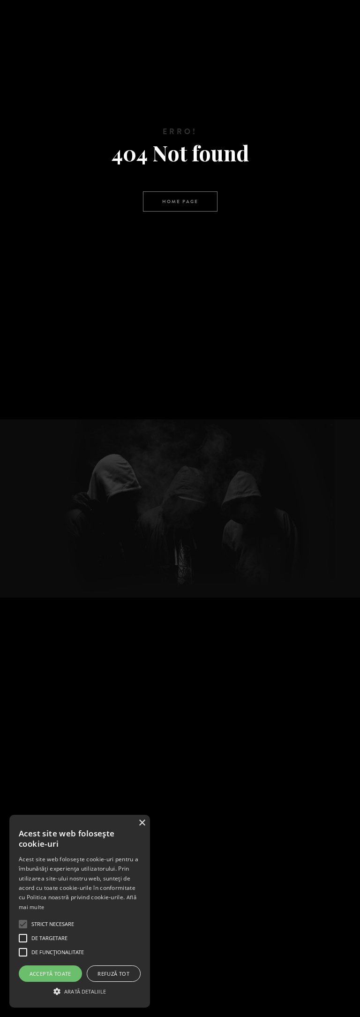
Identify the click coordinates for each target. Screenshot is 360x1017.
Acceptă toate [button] (50, 973)
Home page (180, 201)
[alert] (79, 911)
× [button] (141, 823)
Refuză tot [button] (113, 973)
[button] (80, 991)
